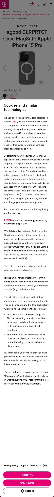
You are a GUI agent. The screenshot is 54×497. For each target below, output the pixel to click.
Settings (29, 490)
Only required (27, 482)
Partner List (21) (38, 465)
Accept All (27, 474)
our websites (17, 246)
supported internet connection (20, 250)
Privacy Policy (11, 465)
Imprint (24, 465)
